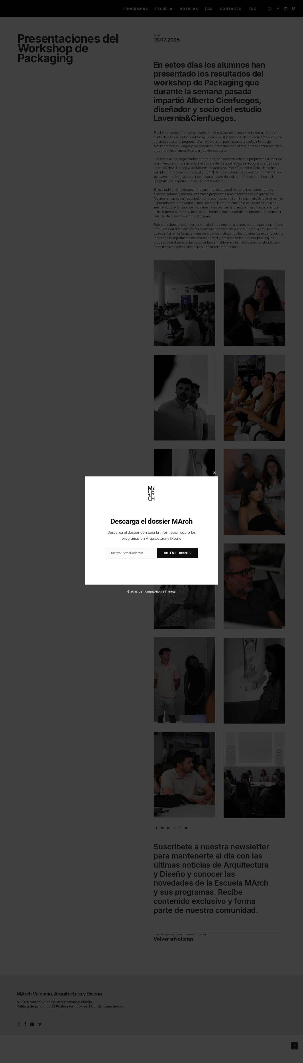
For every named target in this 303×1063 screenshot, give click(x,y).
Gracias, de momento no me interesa (151, 591)
